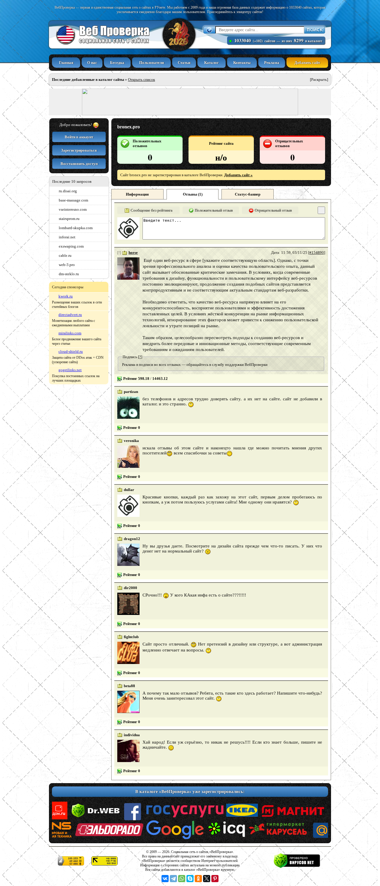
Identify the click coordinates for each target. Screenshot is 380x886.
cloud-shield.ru (70, 351)
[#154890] (316, 252)
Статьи (184, 62)
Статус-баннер (247, 194)
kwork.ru (65, 296)
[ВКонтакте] (165, 878)
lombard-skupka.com (76, 228)
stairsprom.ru (69, 218)
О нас (92, 62)
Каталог (211, 62)
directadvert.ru (70, 314)
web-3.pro (67, 264)
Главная (66, 62)
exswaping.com (71, 246)
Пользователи (151, 62)
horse (133, 252)
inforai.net (67, 237)
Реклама (271, 62)
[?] (140, 357)
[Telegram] (173, 878)
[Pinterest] (214, 878)
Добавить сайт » (238, 175)
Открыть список (141, 79)
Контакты (242, 62)
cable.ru (65, 255)
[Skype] (190, 878)
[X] (206, 878)
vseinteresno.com (73, 209)
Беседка (117, 62)
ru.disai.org (68, 191)
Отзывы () (192, 194)
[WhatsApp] (181, 878)
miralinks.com (69, 333)
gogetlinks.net (70, 370)
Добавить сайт (307, 62)
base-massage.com (73, 200)
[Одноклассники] (198, 878)
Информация (137, 194)
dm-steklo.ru (69, 274)
